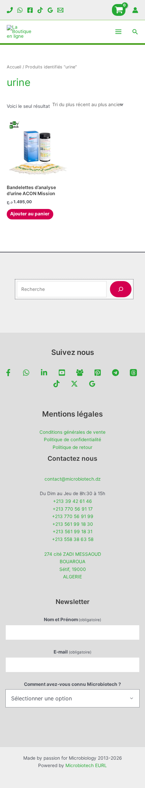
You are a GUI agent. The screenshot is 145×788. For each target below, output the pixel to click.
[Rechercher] (121, 289)
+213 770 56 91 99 (72, 516)
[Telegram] (115, 372)
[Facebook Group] (79, 372)
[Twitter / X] (74, 383)
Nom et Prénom (73, 619)
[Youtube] (61, 372)
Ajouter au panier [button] (30, 213)
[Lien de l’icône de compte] (135, 10)
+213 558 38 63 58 (72, 539)
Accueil (14, 66)
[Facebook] (30, 10)
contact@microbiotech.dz (72, 479)
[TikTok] (40, 10)
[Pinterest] (97, 372)
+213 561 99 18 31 (72, 531)
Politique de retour (72, 447)
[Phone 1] (10, 10)
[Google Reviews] (50, 10)
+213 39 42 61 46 (72, 501)
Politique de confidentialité (72, 439)
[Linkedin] (44, 372)
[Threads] (133, 372)
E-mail (72, 652)
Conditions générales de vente (72, 432)
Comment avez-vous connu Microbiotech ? (72, 684)
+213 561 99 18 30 (72, 524)
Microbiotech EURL (86, 765)
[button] (135, 32)
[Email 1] (60, 10)
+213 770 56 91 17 (73, 509)
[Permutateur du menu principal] (118, 32)
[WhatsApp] (20, 10)
